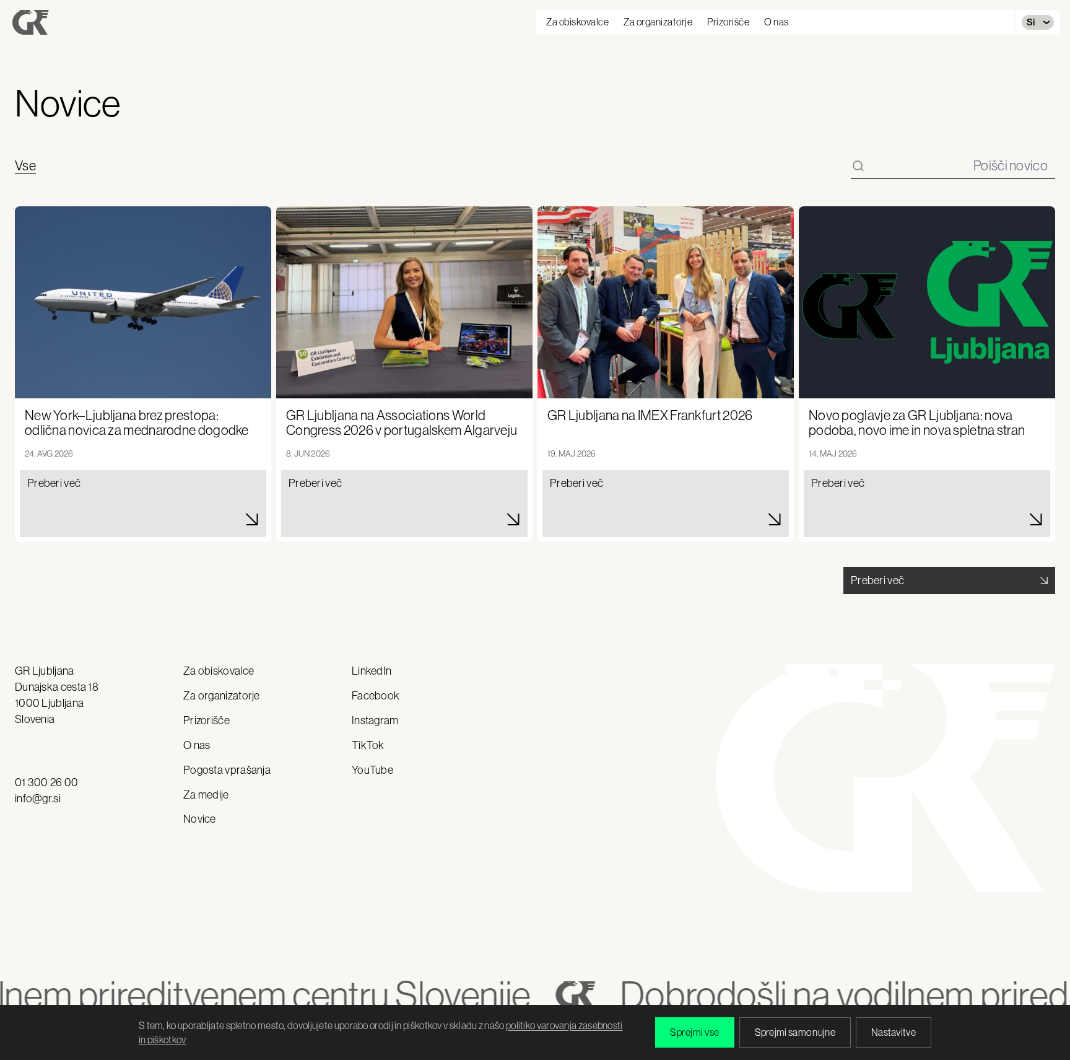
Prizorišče (728, 21)
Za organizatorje (658, 21)
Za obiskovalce (577, 21)
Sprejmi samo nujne (795, 1032)
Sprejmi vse (695, 1032)
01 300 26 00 (47, 782)
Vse (25, 166)
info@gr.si (38, 798)
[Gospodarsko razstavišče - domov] (30, 22)
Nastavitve (893, 1032)
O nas (776, 21)
